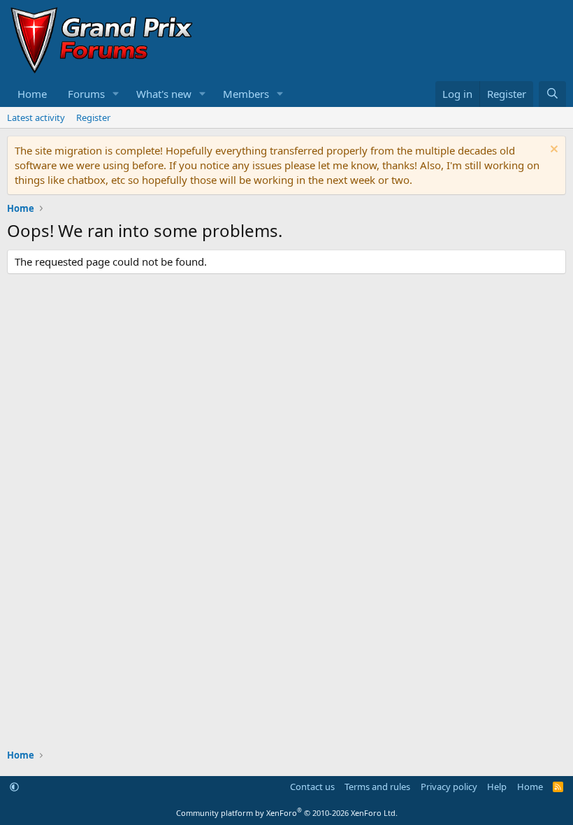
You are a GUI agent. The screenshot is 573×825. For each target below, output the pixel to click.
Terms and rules (377, 786)
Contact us (312, 786)
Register (93, 117)
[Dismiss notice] (552, 150)
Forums (86, 94)
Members (246, 94)
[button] (116, 94)
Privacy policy (449, 786)
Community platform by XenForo (287, 813)
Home (32, 94)
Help (497, 786)
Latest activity (36, 117)
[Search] (552, 94)
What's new (163, 94)
